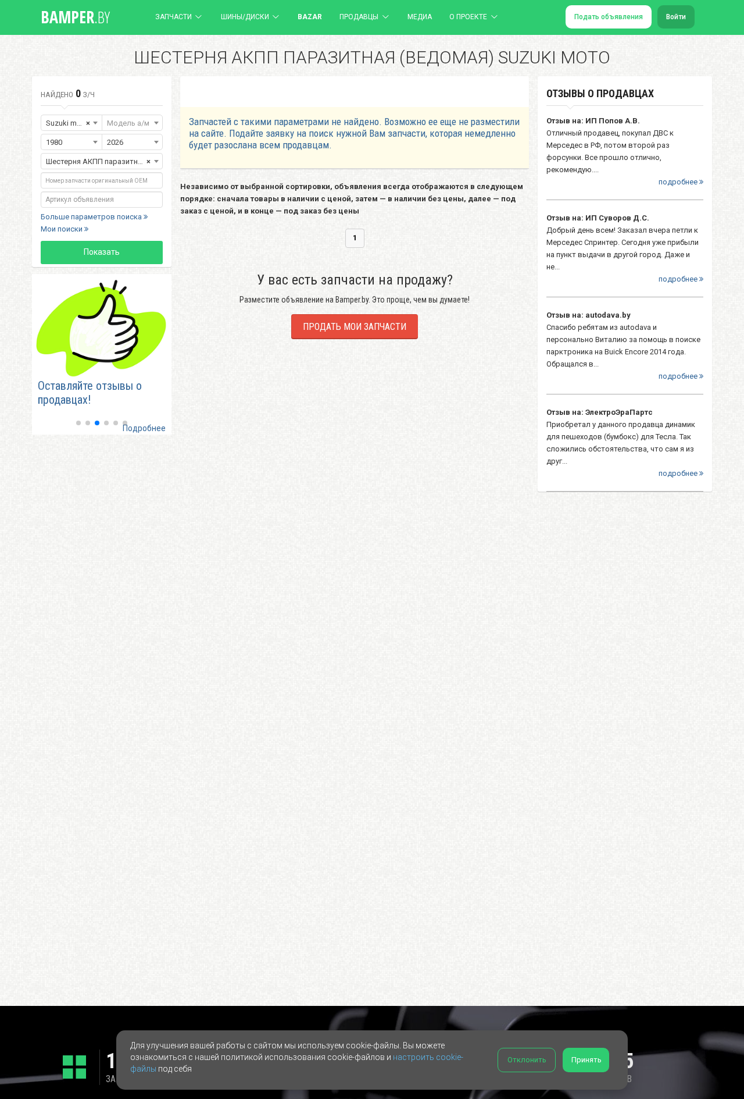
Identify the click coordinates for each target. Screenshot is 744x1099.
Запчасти (173, 17)
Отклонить (526, 1059)
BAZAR (310, 17)
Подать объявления (608, 17)
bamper (75, 17)
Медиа (419, 17)
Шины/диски (245, 17)
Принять (586, 1059)
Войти (676, 17)
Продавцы (358, 17)
